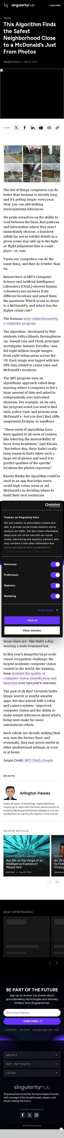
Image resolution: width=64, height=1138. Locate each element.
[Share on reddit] (41, 127)
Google (47, 760)
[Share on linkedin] (32, 127)
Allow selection (32, 630)
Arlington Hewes (11, 62)
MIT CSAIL (32, 760)
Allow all (32, 620)
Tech (7, 18)
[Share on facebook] (24, 127)
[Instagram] (36, 1115)
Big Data (9, 775)
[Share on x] (16, 127)
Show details (45, 610)
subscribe (55, 5)
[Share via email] (49, 127)
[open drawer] (6, 5)
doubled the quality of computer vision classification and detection (29, 678)
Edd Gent (10, 872)
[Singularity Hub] (23, 5)
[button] (32, 1055)
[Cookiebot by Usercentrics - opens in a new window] (45, 505)
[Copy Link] (57, 127)
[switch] (55, 575)
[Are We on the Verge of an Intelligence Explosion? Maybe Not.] (26, 855)
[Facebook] (22, 1115)
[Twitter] (29, 1115)
